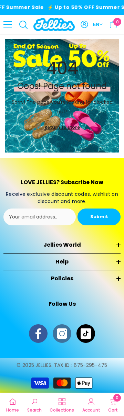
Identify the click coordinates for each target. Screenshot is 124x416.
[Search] (23, 25)
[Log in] (84, 24)
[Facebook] (38, 333)
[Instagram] (62, 333)
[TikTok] (85, 333)
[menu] (7, 24)
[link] (34, 404)
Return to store (62, 127)
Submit (99, 217)
